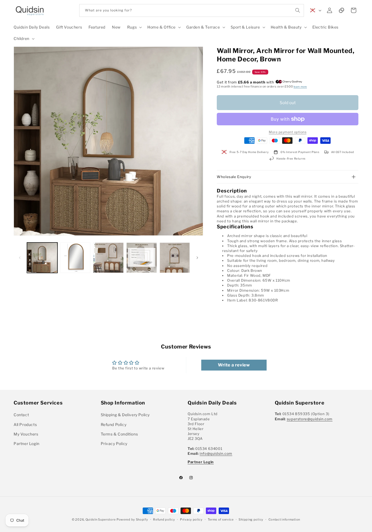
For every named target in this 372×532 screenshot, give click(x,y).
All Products (25, 424)
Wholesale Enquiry (234, 177)
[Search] (298, 10)
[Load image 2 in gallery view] (75, 257)
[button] (134, 27)
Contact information (284, 519)
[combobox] (192, 10)
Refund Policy (114, 424)
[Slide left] (20, 258)
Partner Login (26, 443)
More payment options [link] (287, 132)
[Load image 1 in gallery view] (42, 257)
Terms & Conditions (119, 434)
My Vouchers (26, 434)
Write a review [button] (234, 365)
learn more (300, 86)
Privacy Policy (114, 443)
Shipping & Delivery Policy (125, 415)
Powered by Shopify (132, 519)
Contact (21, 415)
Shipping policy (251, 519)
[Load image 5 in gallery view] (175, 257)
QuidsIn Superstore (101, 519)
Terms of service (221, 519)
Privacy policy (191, 519)
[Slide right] (197, 258)
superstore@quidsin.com (310, 419)
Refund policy (164, 519)
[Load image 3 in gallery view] (108, 257)
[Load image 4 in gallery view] (141, 257)
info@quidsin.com (216, 453)
